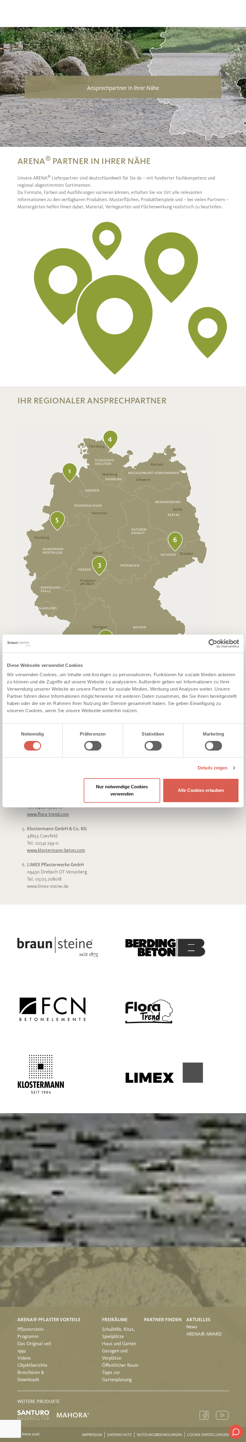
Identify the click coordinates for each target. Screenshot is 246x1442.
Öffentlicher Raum (120, 1365)
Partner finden (163, 1320)
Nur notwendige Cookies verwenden (122, 790)
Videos (24, 1358)
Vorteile (70, 1320)
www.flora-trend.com (48, 814)
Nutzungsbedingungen (159, 1435)
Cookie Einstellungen (208, 1435)
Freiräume (115, 1320)
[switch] (92, 746)
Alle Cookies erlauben (201, 790)
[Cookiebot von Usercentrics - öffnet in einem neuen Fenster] (213, 643)
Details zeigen (212, 767)
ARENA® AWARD (204, 1334)
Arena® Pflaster (38, 1320)
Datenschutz (119, 1435)
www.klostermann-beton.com (56, 850)
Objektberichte (32, 1365)
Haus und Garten (119, 1344)
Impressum (92, 1435)
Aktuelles (198, 1320)
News (191, 1327)
